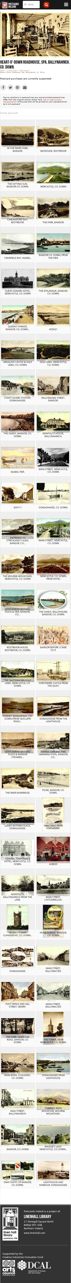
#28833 (53, 864)
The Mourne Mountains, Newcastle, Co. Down (17, 577)
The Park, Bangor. (53, 222)
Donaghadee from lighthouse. (53, 1076)
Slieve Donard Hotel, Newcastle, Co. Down (18, 292)
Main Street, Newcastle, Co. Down (53, 470)
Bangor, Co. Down (18, 1149)
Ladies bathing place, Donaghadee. (18, 827)
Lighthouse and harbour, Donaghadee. (53, 1183)
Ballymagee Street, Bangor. (53, 399)
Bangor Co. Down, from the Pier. (53, 256)
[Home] (4, 5)
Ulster (2, 70)
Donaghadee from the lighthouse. (53, 720)
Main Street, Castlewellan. (53, 898)
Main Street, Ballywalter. (53, 970)
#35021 (53, 329)
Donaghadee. (17, 971)
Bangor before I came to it (53, 649)
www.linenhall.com (34, 1233)
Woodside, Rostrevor (53, 151)
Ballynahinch (24, 70)
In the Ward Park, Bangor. (17, 149)
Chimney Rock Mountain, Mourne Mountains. (53, 1111)
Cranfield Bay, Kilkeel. (17, 258)
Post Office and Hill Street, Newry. (17, 1005)
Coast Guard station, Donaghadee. (17, 399)
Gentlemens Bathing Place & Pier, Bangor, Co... (17, 612)
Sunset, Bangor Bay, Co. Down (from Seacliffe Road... (17, 718)
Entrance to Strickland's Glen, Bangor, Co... (17, 540)
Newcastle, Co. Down (53, 186)
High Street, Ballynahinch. (18, 1112)
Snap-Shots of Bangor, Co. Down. (18, 1183)
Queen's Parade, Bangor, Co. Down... (18, 328)
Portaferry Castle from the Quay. (53, 684)
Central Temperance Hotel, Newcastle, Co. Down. (17, 861)
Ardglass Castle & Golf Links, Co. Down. (17, 363)
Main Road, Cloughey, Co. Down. (17, 1076)
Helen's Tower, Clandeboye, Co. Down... (17, 934)
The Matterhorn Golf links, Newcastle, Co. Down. (17, 683)
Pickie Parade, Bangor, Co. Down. (53, 934)
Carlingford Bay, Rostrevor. (17, 221)
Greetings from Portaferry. (53, 827)
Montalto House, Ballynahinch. (53, 435)
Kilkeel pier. (18, 471)
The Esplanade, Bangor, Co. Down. (53, 292)
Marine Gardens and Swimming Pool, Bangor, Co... (53, 754)
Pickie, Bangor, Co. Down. (53, 791)
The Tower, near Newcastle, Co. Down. (53, 1041)
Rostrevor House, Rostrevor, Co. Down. (18, 649)
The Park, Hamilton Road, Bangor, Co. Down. (17, 1039)
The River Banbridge (17, 792)
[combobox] (31, 4)
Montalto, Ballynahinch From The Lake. (17, 897)
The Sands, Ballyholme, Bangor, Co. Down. (53, 613)
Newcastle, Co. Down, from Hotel (53, 577)
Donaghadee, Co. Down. (53, 507)
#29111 (18, 507)
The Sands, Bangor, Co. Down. (18, 435)
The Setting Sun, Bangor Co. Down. (18, 185)
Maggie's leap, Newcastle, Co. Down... (53, 1148)
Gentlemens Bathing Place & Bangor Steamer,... (17, 754)
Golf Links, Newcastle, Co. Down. (53, 363)
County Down (12, 70)
